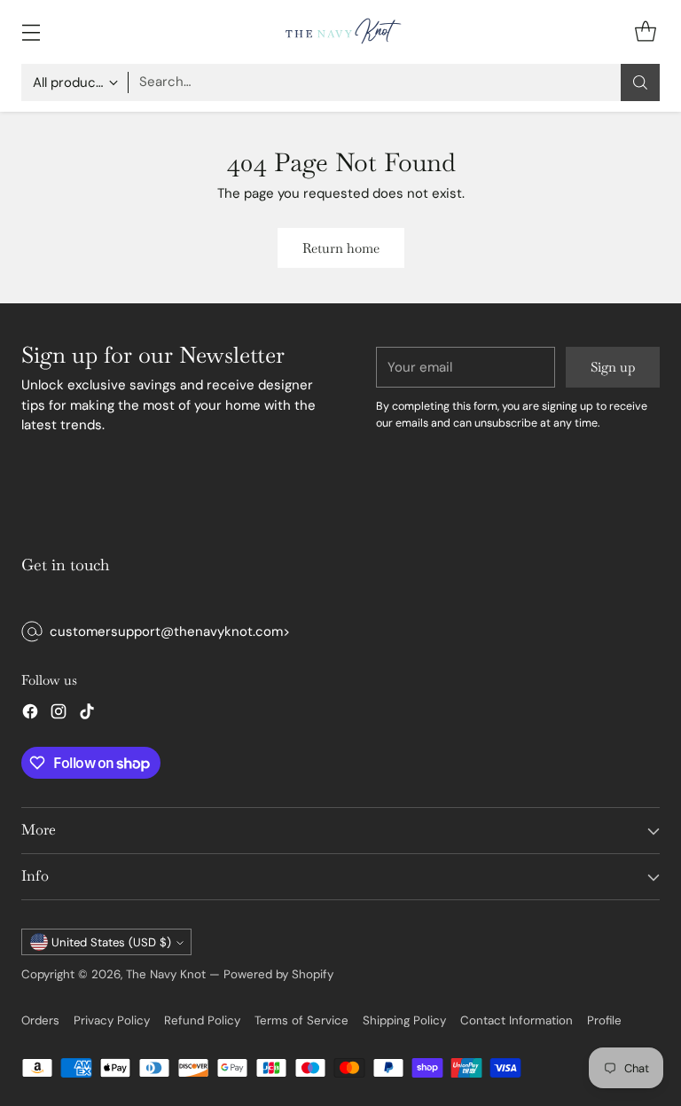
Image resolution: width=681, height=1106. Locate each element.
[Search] (640, 82)
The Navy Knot (166, 974)
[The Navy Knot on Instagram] (58, 714)
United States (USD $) (111, 942)
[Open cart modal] (645, 31)
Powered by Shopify (278, 974)
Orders (40, 1020)
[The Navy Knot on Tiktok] (87, 714)
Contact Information (516, 1020)
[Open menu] (30, 31)
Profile (604, 1020)
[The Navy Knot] (340, 32)
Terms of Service (301, 1020)
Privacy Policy (112, 1020)
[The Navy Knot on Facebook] (30, 714)
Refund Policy (202, 1020)
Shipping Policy (404, 1020)
